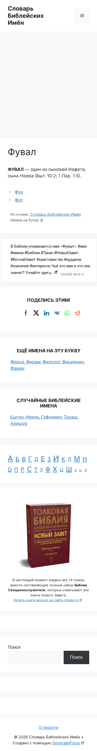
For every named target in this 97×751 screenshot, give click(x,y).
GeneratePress (66, 742)
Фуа (19, 192)
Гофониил (51, 417)
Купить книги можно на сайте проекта (46, 600)
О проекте (48, 727)
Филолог (51, 361)
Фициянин (73, 361)
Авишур (18, 423)
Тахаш (70, 417)
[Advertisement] (48, 82)
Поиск (14, 647)
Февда (17, 361)
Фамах (17, 368)
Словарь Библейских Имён (26, 15)
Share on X (70, 274)
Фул (19, 200)
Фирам (33, 361)
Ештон (17, 417)
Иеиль (32, 417)
